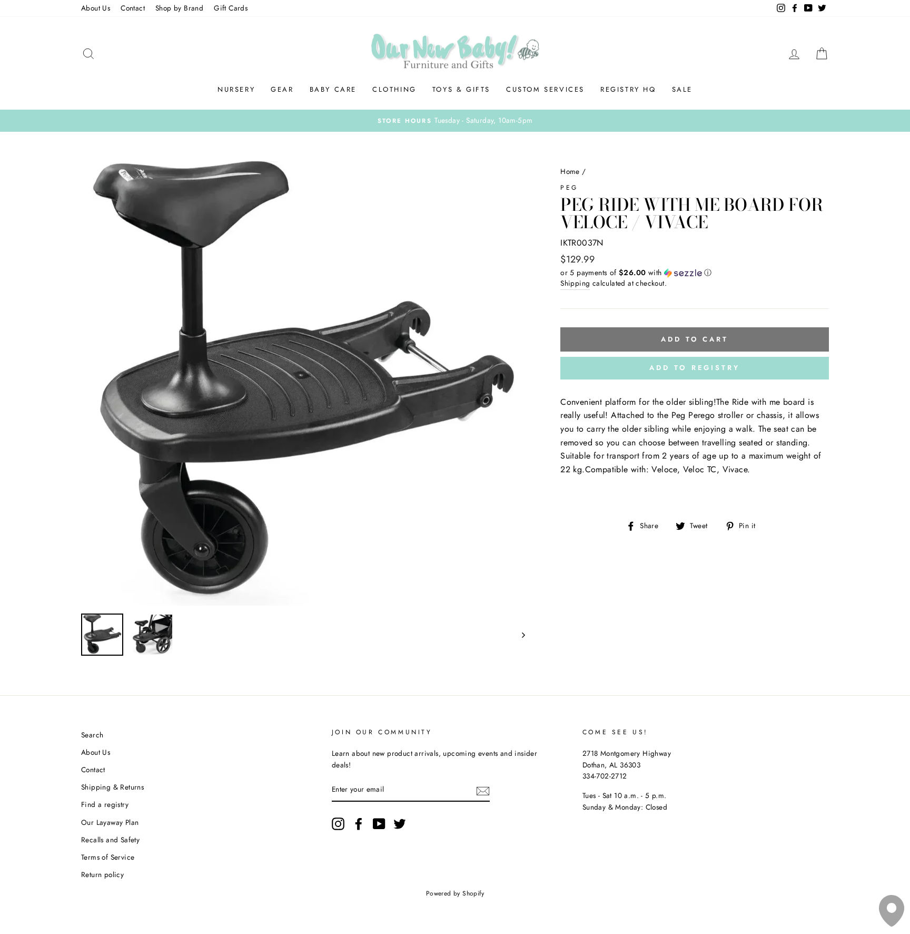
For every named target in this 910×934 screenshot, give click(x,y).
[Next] (518, 635)
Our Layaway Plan (110, 822)
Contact (133, 8)
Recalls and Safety (110, 839)
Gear (282, 89)
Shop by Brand (179, 8)
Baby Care (333, 89)
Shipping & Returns (112, 787)
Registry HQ (628, 89)
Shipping (575, 283)
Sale (682, 89)
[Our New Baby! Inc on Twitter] (399, 824)
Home (570, 171)
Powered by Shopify (455, 893)
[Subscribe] (483, 790)
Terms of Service (107, 857)
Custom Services (545, 89)
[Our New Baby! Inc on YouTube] (379, 824)
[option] (455, 121)
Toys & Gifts (461, 89)
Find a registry (104, 804)
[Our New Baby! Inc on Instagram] (338, 824)
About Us (95, 8)
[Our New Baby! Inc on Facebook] (358, 824)
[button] (694, 272)
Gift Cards (231, 8)
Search (92, 734)
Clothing (394, 89)
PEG (569, 187)
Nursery (236, 89)
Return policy (102, 874)
